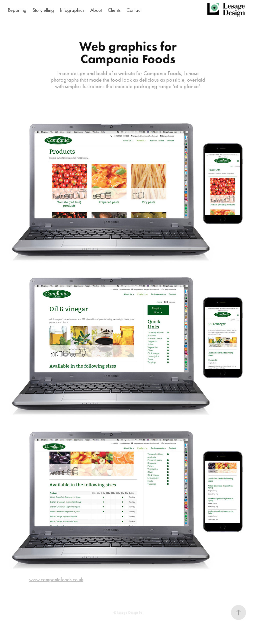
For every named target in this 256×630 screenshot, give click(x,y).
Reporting (17, 10)
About (96, 10)
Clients (114, 10)
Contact (134, 10)
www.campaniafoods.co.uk (56, 579)
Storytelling (43, 10)
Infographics (72, 10)
